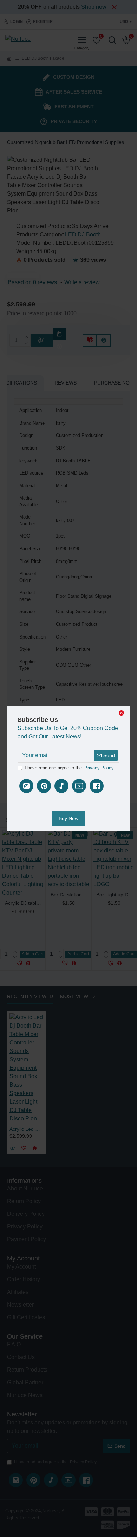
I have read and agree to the (69, 767)
